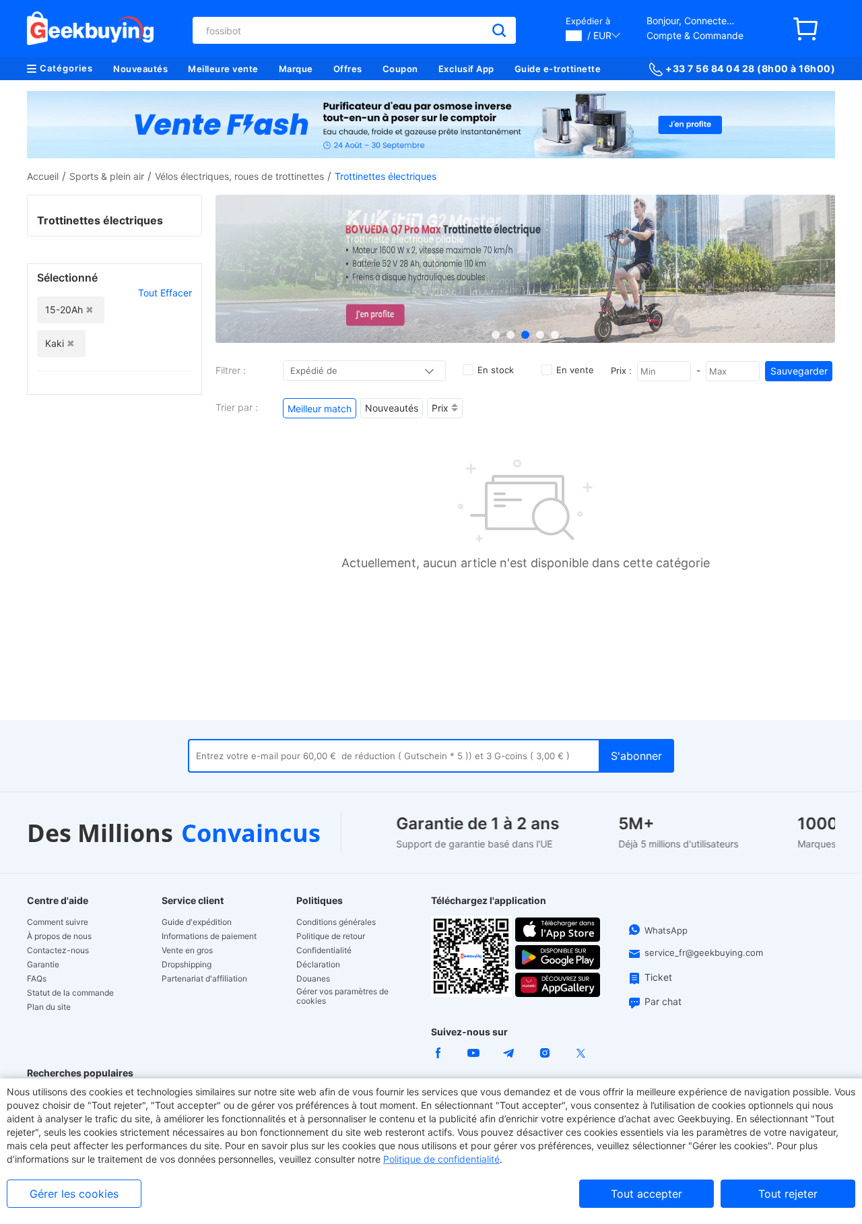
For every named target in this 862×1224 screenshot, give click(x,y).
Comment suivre (57, 922)
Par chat (663, 1001)
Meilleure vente (223, 68)
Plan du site (49, 1007)
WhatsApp (666, 930)
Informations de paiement (209, 936)
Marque (296, 68)
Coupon (400, 68)
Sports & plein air (106, 176)
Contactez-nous (58, 950)
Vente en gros (187, 950)
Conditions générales (336, 922)
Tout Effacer (165, 292)
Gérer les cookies (74, 1193)
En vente (575, 369)
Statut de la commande (70, 993)
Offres (347, 68)
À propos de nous (59, 936)
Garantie (43, 964)
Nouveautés (140, 68)
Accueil (43, 176)
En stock (495, 369)
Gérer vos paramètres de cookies (342, 996)
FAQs (36, 979)
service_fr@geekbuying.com (703, 952)
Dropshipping (186, 964)
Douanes (313, 979)
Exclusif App (466, 68)
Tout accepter (646, 1193)
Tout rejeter (788, 1193)
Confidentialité (324, 950)
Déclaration (318, 964)
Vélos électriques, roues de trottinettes (239, 176)
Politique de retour (330, 936)
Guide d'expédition (197, 922)
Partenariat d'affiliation (204, 979)
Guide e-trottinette (558, 68)
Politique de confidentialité (441, 1159)
